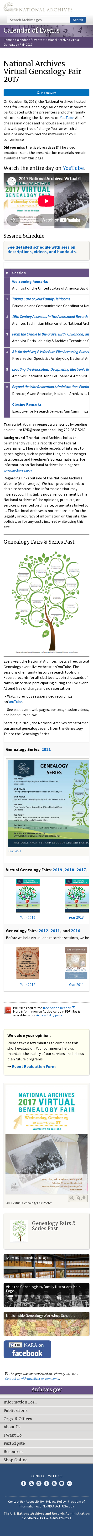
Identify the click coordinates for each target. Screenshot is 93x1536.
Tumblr (46, 1483)
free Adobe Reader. (57, 1008)
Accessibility (35, 1501)
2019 (57, 869)
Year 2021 (14, 851)
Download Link (83, 1198)
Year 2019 (27, 917)
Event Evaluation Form (34, 1066)
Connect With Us (46, 1475)
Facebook (23, 1483)
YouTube (67, 117)
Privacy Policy (56, 1501)
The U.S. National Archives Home (38, 8)
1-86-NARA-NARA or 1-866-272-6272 (46, 1518)
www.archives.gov (18, 470)
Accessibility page (49, 1015)
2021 (46, 749)
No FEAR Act (51, 1506)
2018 (69, 869)
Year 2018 (76, 917)
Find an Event (48, 92)
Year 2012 (27, 984)
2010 (75, 930)
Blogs (62, 1483)
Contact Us (16, 1501)
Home (8, 40)
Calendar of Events (28, 40)
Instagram (39, 1483)
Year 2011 (76, 984)
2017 (81, 869)
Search (78, 20)
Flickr (69, 1483)
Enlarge (71, 1198)
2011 (55, 930)
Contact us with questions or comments (32, 1378)
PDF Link (77, 1198)
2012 (43, 930)
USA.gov (68, 1506)
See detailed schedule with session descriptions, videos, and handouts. (42, 249)
